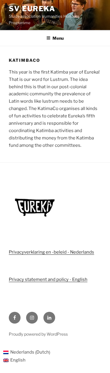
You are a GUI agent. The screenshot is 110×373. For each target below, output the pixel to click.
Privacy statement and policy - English (48, 279)
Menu (58, 38)
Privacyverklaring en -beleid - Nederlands (51, 252)
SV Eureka (32, 8)
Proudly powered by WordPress (38, 334)
